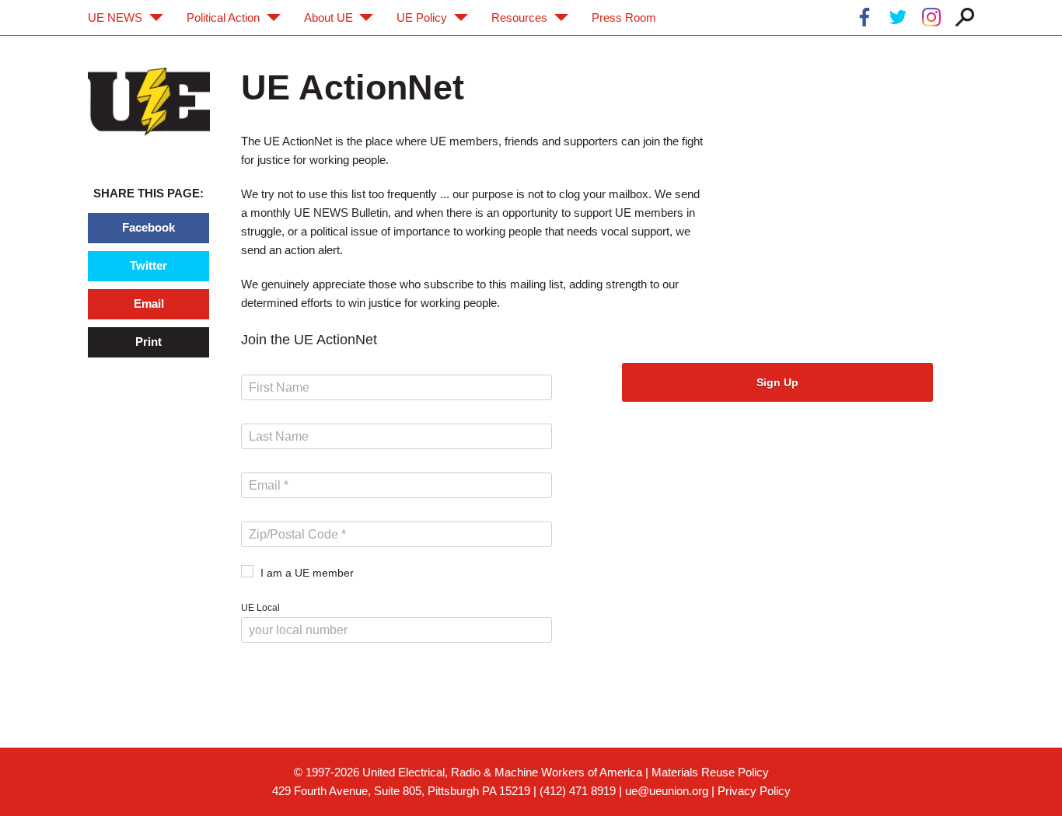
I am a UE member (307, 573)
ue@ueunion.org (666, 790)
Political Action (223, 17)
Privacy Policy (754, 790)
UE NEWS (115, 17)
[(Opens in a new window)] (864, 20)
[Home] (149, 101)
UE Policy (422, 17)
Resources (519, 17)
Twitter (148, 265)
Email (149, 303)
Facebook (148, 227)
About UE (328, 17)
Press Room (624, 17)
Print (148, 341)
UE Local (260, 607)
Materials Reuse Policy (710, 772)
